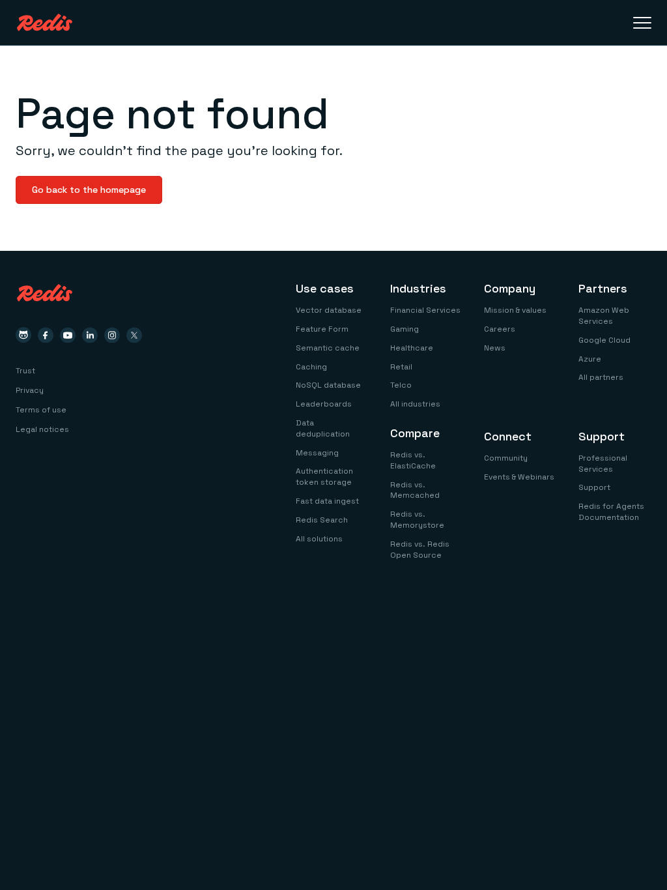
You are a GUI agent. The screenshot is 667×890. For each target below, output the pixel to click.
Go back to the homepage (89, 189)
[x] (134, 335)
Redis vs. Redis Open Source (419, 549)
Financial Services (425, 310)
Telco (401, 385)
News (494, 348)
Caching (311, 367)
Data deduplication (323, 428)
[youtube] (68, 335)
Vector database (329, 310)
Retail (401, 367)
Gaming (404, 329)
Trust (25, 371)
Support (594, 487)
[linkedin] (90, 335)
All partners (600, 377)
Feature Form (322, 329)
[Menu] (642, 23)
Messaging (317, 453)
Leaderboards (324, 404)
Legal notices (42, 429)
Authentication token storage (324, 476)
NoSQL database (328, 385)
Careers (499, 329)
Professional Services (602, 463)
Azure (589, 359)
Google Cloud (604, 340)
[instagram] (112, 335)
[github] (23, 335)
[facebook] (45, 335)
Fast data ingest (327, 501)
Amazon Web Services (603, 315)
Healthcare (411, 348)
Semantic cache (328, 348)
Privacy (30, 390)
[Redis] (45, 22)
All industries (415, 404)
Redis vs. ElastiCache (413, 460)
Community (506, 458)
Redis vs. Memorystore (417, 519)
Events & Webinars (519, 477)
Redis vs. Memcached (415, 490)
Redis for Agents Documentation (611, 512)
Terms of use (41, 410)
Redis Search (322, 520)
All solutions (319, 539)
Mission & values (515, 310)
